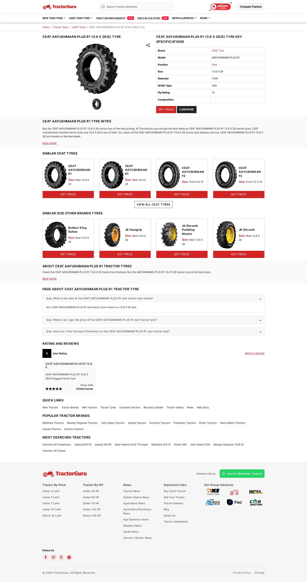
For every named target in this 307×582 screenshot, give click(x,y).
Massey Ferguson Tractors (82, 422)
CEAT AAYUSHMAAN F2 (193, 172)
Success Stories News (137, 537)
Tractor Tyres (60, 27)
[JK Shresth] (226, 234)
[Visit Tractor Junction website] (234, 491)
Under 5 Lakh (51, 497)
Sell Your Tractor (174, 497)
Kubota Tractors (51, 429)
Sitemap (259, 572)
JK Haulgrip (133, 229)
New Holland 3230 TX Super (131, 444)
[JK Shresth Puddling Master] (169, 234)
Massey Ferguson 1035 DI (229, 444)
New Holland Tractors (232, 422)
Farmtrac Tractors (159, 422)
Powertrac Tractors (185, 422)
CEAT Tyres (78, 27)
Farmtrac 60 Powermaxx (56, 444)
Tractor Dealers (173, 503)
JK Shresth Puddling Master (190, 229)
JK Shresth (247, 229)
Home (45, 27)
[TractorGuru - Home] (59, 6)
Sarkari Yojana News (136, 497)
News (190, 407)
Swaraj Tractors (137, 422)
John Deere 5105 (200, 444)
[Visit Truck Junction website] (212, 502)
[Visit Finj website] (234, 502)
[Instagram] (53, 557)
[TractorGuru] (65, 473)
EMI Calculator (149, 18)
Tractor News (131, 490)
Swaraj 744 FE (103, 444)
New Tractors (50, 407)
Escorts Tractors (73, 429)
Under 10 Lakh (51, 509)
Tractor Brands (70, 407)
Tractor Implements (110, 18)
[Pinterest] (69, 557)
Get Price (166, 109)
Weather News (132, 525)
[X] (61, 557)
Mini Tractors (89, 407)
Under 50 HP (91, 497)
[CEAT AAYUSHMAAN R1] (55, 174)
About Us (170, 515)
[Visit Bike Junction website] (212, 491)
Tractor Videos (175, 407)
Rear (214, 64)
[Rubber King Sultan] (55, 234)
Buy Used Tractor (175, 490)
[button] (153, 298)
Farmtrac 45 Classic (54, 450)
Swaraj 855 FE (83, 444)
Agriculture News (134, 503)
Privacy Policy (242, 572)
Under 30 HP (91, 490)
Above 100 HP (92, 515)
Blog (166, 509)
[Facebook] (45, 557)
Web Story (203, 407)
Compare (186, 109)
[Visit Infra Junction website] (256, 491)
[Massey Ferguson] (220, 6)
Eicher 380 (180, 444)
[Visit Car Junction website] (256, 502)
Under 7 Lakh (50, 503)
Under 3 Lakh (51, 490)
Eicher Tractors (208, 422)
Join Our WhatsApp (244, 473)
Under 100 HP (92, 509)
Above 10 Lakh (51, 515)
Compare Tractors (251, 6)
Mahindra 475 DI (161, 444)
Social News (131, 531)
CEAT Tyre (218, 50)
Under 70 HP (91, 503)
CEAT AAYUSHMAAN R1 (79, 170)
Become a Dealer (153, 407)
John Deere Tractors (113, 422)
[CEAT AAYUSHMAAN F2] (169, 174)
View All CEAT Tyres (153, 204)
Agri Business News (136, 519)
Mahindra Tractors (53, 422)
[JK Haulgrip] (112, 234)
